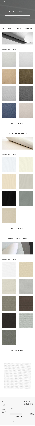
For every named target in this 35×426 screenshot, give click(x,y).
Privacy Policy (21, 421)
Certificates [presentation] (15, 49)
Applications (12, 15)
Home (7, 15)
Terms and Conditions (27, 421)
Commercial (26, 405)
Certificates (32, 414)
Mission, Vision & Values (31, 412)
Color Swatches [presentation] (6, 49)
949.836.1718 (4, 409)
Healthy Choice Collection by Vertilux (32, 405)
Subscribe (19, 416)
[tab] (6, 49)
